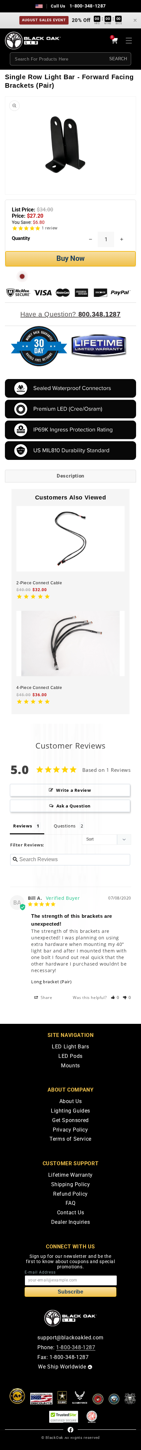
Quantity (21, 238)
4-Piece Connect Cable (39, 687)
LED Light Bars (70, 1046)
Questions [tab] (64, 826)
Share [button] (45, 997)
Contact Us (70, 1212)
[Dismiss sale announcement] (135, 20)
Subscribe (70, 1292)
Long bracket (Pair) (51, 982)
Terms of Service (70, 1139)
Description (70, 476)
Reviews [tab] (22, 826)
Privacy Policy (70, 1130)
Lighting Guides (70, 1111)
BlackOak (54, 1438)
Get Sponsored (70, 1120)
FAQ (71, 1203)
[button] (115, 997)
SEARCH (118, 58)
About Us (70, 1101)
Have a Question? (70, 314)
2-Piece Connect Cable (39, 583)
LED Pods (70, 1056)
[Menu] (129, 40)
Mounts (70, 1065)
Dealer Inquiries (70, 1222)
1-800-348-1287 (88, 6)
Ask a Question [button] (73, 806)
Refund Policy (70, 1194)
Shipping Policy (70, 1184)
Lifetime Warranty (70, 1175)
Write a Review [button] (73, 790)
